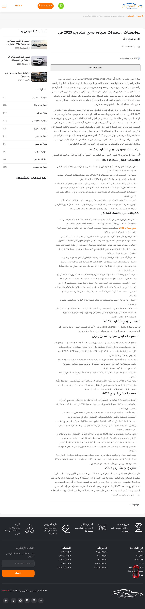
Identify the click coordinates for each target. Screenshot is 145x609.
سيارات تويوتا (40, 105)
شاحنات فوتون (40, 160)
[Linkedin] (41, 600)
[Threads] (20, 600)
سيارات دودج (41, 152)
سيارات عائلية (65, 552)
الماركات (140, 552)
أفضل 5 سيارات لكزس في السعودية (17, 75)
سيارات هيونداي (39, 121)
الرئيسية (140, 16)
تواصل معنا (138, 560)
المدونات (131, 16)
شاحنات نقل (66, 564)
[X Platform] (34, 600)
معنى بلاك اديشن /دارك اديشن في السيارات (19, 58)
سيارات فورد (102, 556)
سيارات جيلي (41, 136)
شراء (141, 564)
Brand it (5, 590)
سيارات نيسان (40, 167)
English (18, 6)
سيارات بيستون (39, 98)
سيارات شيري (40, 129)
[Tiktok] (13, 600)
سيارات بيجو (41, 144)
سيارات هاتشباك (64, 568)
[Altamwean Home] (132, 6)
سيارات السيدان (64, 560)
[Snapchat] (5, 600)
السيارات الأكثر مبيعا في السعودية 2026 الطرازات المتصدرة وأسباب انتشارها (17, 43)
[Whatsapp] (61, 6)
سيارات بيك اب (65, 556)
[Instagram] (27, 600)
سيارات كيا (42, 113)
